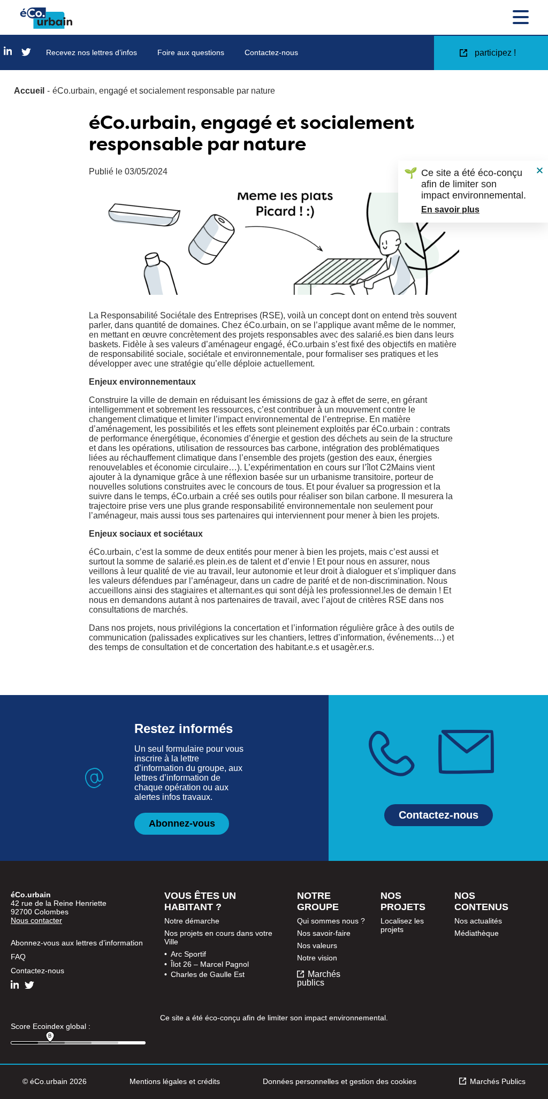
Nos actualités (478, 921)
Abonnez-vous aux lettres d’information (77, 942)
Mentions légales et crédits (175, 1081)
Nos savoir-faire (324, 933)
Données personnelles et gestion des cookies (339, 1081)
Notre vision (317, 957)
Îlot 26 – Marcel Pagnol (210, 964)
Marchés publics (318, 978)
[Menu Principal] (521, 18)
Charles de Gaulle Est (208, 974)
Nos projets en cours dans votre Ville (218, 937)
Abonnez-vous (182, 823)
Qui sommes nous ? (331, 921)
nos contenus (481, 901)
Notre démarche (191, 921)
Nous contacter (36, 920)
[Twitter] (26, 52)
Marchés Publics (498, 1081)
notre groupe (318, 901)
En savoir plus (450, 209)
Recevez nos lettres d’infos (91, 52)
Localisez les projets (402, 925)
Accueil (29, 90)
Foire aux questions (190, 52)
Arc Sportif (188, 954)
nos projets (402, 901)
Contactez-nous (271, 52)
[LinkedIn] (8, 52)
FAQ (18, 956)
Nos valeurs (317, 945)
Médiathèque (476, 933)
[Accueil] (46, 18)
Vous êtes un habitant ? (200, 901)
